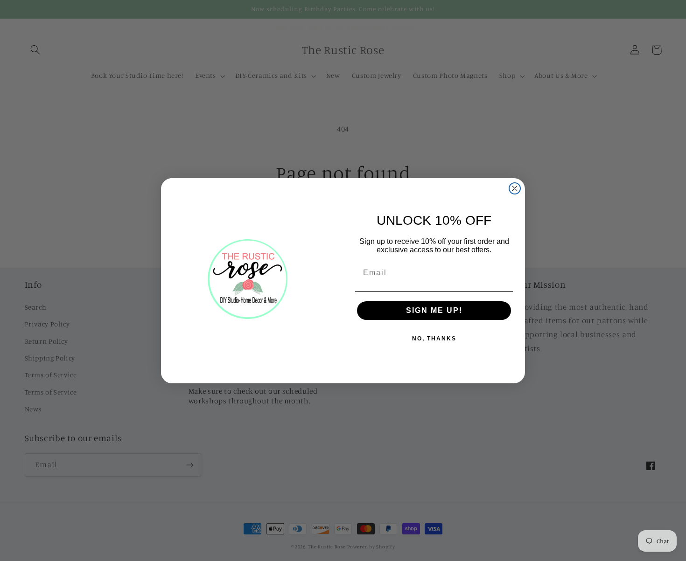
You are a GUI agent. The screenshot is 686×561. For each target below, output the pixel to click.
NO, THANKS (434, 338)
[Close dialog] (514, 188)
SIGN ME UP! (434, 310)
